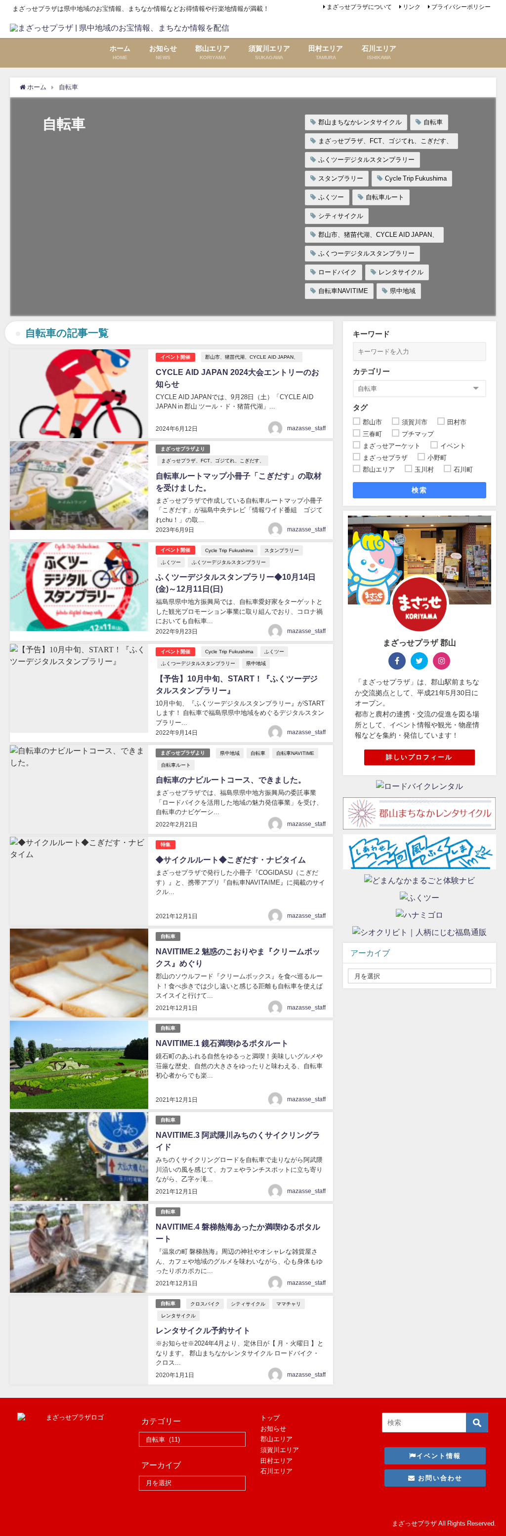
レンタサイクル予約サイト (203, 1330)
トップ (270, 1418)
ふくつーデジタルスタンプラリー (366, 253)
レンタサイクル (401, 272)
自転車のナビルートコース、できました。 (231, 780)
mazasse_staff (306, 428)
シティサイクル (340, 216)
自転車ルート (385, 197)
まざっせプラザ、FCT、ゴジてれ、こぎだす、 (385, 141)
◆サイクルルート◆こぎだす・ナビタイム (231, 859)
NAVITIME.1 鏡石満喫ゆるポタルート (222, 1043)
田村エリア (276, 1461)
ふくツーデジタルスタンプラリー (366, 159)
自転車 (433, 122)
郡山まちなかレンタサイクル (360, 122)
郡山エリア (276, 1439)
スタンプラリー (340, 178)
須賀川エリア (279, 1450)
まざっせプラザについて (359, 7)
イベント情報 (439, 1456)
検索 (419, 490)
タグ (360, 407)
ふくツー (331, 197)
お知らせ (273, 1428)
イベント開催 (175, 357)
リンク (412, 7)
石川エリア (276, 1471)
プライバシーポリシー (461, 7)
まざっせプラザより (183, 449)
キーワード (371, 333)
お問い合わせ (439, 1478)
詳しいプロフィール (419, 757)
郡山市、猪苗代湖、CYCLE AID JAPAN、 (378, 234)
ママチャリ (288, 1303)
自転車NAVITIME (343, 291)
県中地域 (403, 291)
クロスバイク (205, 1303)
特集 (165, 844)
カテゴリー (371, 371)
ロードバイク (337, 272)
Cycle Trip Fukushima (416, 178)
